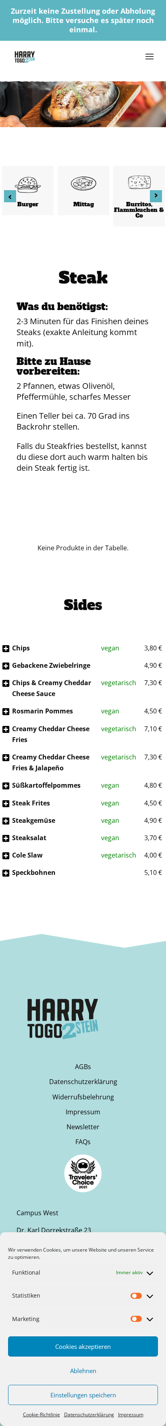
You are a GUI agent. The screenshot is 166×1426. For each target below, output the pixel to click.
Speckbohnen (34, 872)
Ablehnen (83, 1371)
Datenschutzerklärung (89, 1414)
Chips (21, 648)
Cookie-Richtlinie (41, 1414)
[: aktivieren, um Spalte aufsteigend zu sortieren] (16, 535)
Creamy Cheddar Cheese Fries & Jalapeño (50, 762)
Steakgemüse (33, 820)
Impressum (130, 1414)
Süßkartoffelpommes (46, 785)
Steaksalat (29, 837)
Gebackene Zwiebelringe (51, 665)
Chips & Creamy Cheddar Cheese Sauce (51, 688)
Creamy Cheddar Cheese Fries (50, 734)
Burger (27, 204)
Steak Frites (31, 803)
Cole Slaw (27, 855)
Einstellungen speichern (83, 1395)
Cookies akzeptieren (83, 1346)
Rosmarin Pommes (42, 711)
